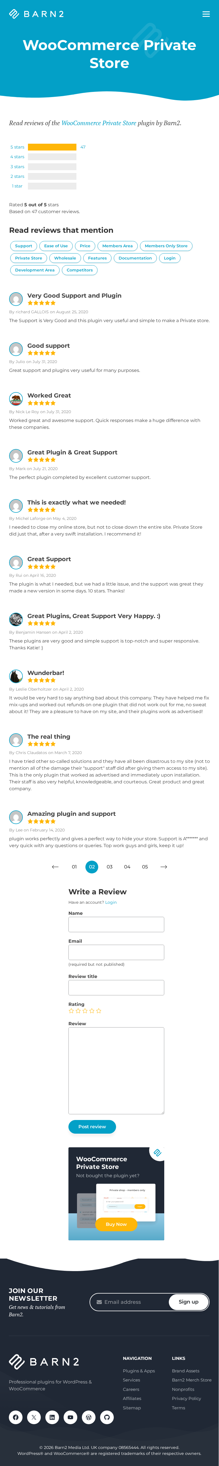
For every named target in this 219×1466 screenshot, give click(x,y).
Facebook (16, 1417)
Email (75, 941)
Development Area (35, 270)
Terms (178, 1408)
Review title (82, 976)
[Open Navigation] (206, 14)
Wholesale (65, 258)
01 (74, 867)
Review (77, 1023)
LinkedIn (52, 1417)
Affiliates (132, 1398)
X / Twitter (34, 1417)
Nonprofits (183, 1389)
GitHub (107, 1417)
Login (170, 258)
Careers (131, 1389)
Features (97, 258)
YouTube (70, 1417)
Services (131, 1380)
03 (110, 867)
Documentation (135, 258)
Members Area (117, 245)
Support (23, 245)
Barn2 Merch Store (192, 1380)
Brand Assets (185, 1371)
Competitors (80, 270)
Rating (76, 1004)
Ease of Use (56, 245)
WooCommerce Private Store (98, 123)
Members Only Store (166, 245)
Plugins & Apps (139, 1371)
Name (75, 913)
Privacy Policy (186, 1398)
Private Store (28, 258)
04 (127, 867)
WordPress (89, 1417)
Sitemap (132, 1408)
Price (85, 245)
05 (145, 867)
